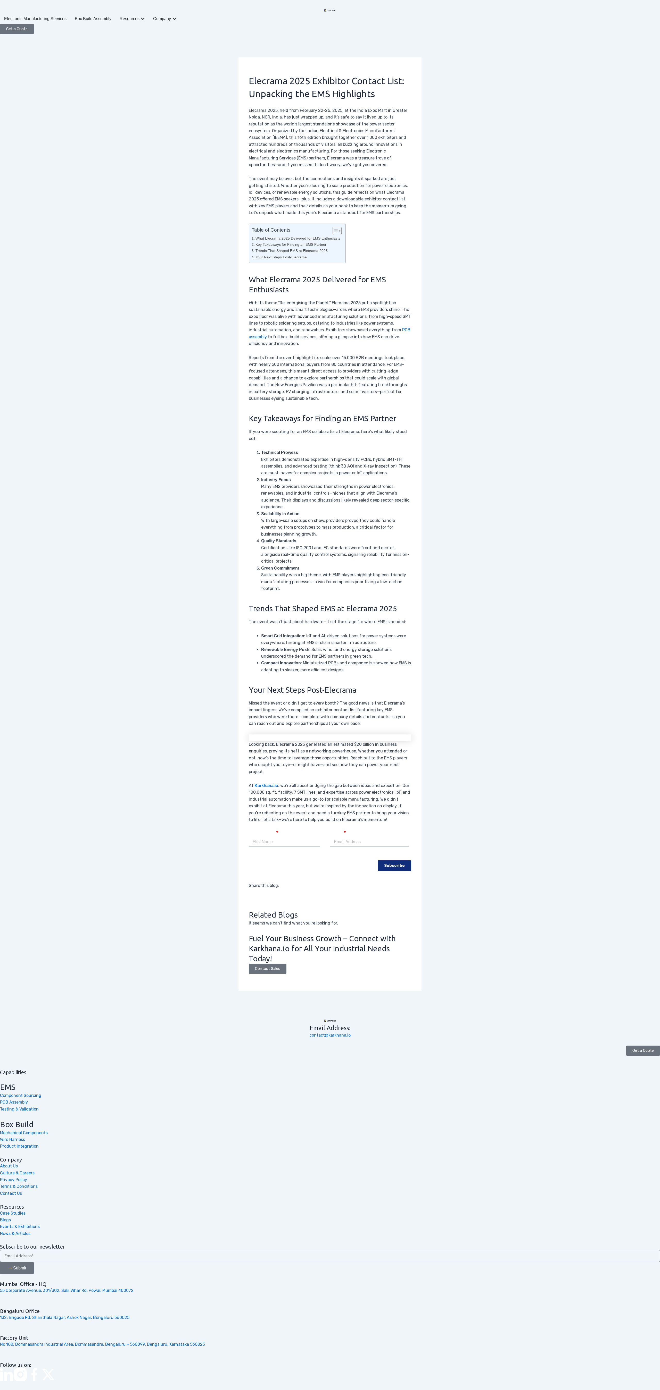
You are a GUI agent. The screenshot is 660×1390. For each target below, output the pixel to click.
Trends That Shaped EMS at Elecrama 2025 (291, 251)
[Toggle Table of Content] (334, 230)
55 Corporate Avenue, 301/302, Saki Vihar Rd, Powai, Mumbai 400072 (67, 1290)
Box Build (17, 1124)
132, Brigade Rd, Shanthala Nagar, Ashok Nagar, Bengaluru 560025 (64, 1317)
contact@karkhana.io (330, 1035)
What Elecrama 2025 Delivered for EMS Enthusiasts (297, 238)
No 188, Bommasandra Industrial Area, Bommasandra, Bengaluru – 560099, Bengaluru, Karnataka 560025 (102, 1344)
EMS (7, 1087)
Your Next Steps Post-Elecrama (281, 257)
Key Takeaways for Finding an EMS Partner (290, 244)
